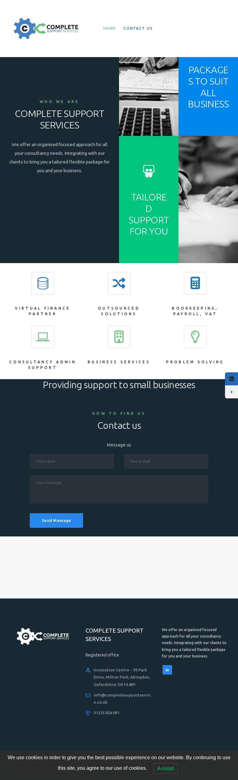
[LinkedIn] (231, 378)
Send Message (56, 520)
